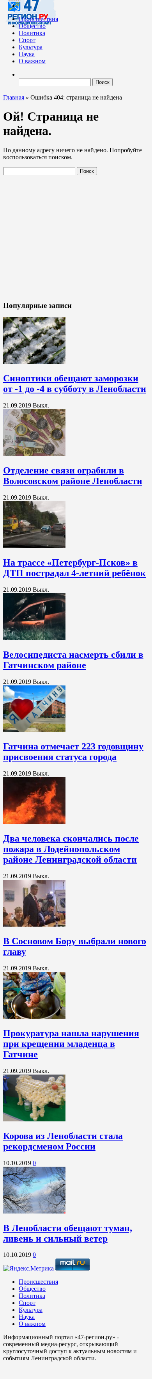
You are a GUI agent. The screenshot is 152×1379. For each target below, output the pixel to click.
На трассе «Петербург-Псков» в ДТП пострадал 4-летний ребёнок (74, 567)
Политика (32, 33)
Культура (30, 47)
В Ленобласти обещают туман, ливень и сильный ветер (67, 1233)
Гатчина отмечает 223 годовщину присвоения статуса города (73, 751)
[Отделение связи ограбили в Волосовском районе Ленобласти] (34, 453)
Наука (27, 54)
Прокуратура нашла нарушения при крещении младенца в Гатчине (71, 1043)
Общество (32, 26)
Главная (13, 97)
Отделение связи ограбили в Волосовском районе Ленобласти (72, 475)
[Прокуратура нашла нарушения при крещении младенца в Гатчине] (34, 1016)
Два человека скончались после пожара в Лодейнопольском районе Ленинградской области (71, 849)
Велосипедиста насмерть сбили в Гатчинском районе (73, 659)
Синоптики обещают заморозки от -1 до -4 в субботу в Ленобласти (74, 383)
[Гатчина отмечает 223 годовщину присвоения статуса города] (34, 730)
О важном (32, 61)
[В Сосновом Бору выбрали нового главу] (34, 924)
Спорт (27, 40)
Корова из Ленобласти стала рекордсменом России (63, 1141)
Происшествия (38, 19)
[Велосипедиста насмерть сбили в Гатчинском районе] (34, 638)
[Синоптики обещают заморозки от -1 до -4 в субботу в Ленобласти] (34, 361)
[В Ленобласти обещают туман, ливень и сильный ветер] (34, 1211)
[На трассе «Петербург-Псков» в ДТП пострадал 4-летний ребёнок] (34, 546)
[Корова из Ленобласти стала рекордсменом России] (34, 1119)
